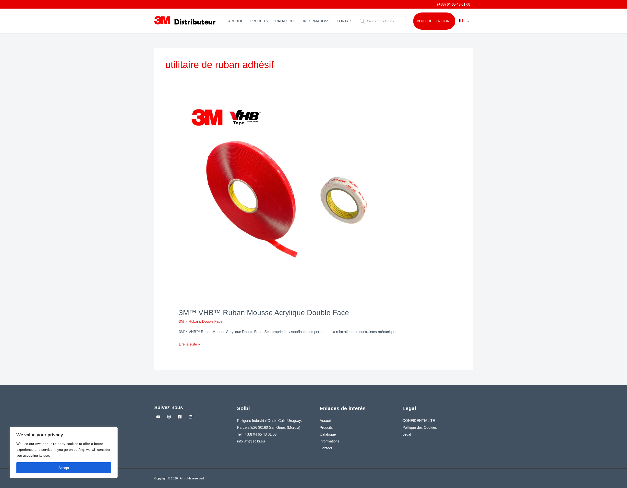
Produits (259, 21)
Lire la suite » (189, 343)
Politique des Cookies (419, 427)
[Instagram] (169, 417)
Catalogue (285, 21)
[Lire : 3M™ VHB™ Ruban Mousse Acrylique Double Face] (304, 202)
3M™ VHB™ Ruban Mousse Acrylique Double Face (264, 313)
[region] (64, 452)
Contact (345, 21)
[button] (467, 21)
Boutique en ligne (434, 21)
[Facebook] (180, 417)
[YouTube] (158, 417)
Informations (316, 21)
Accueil (235, 21)
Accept (64, 468)
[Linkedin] (190, 417)
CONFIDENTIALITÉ (418, 420)
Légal (406, 434)
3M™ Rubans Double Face (200, 321)
